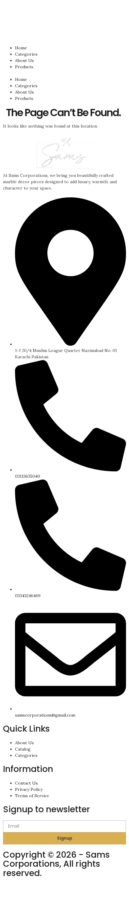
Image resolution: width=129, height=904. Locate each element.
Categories (26, 54)
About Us (24, 60)
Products (24, 66)
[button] (64, 73)
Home (21, 48)
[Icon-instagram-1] (10, 891)
